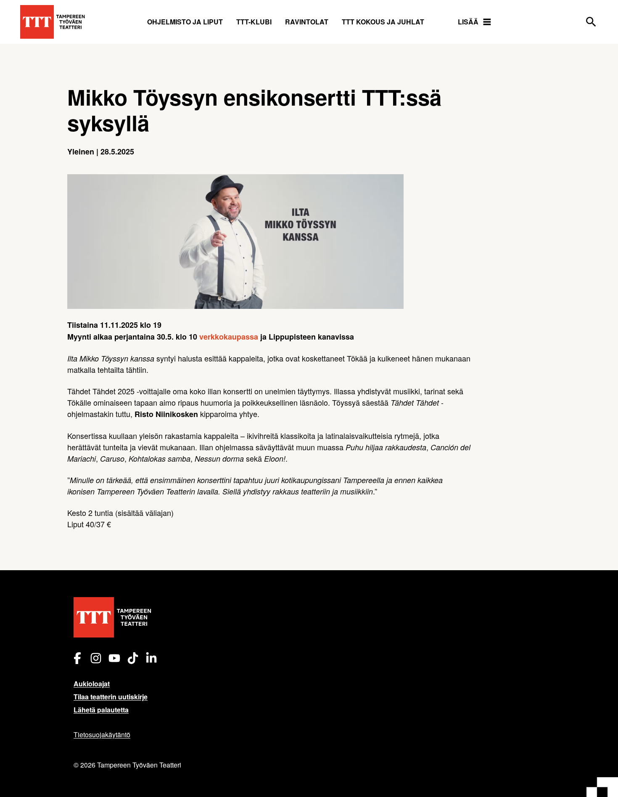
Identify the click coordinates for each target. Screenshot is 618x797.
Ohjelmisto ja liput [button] (185, 22)
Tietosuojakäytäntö (102, 734)
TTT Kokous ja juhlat (383, 22)
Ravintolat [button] (306, 22)
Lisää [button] (468, 22)
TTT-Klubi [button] (254, 22)
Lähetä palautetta (101, 710)
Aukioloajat (92, 683)
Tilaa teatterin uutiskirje (111, 696)
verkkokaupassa (228, 336)
